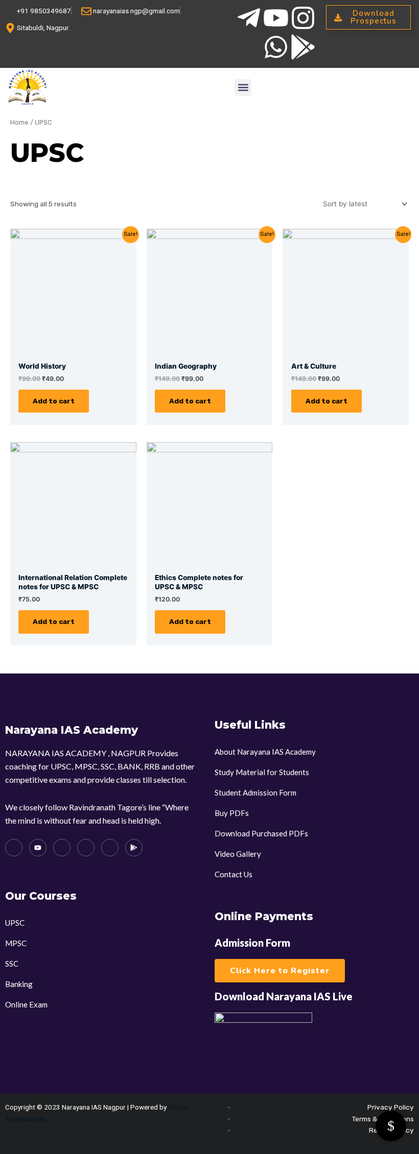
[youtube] (37, 847)
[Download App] (134, 847)
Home (19, 122)
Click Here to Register (280, 970)
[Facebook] (86, 847)
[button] (243, 87)
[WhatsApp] (110, 847)
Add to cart (54, 401)
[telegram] (13, 847)
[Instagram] (62, 847)
